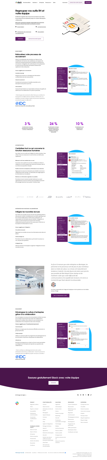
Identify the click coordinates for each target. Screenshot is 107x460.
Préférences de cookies (42, 452)
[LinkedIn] (78, 395)
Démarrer (88, 2)
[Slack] (18, 2)
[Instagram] (80, 395)
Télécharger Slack (19, 452)
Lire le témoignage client (60, 295)
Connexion (64, 2)
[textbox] (30, 171)
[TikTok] (91, 395)
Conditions (34, 452)
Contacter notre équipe (76, 2)
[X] (85, 395)
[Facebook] (83, 395)
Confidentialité (28, 452)
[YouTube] (88, 395)
